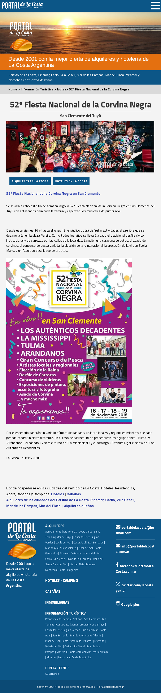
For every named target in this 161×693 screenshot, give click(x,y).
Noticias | (78, 619)
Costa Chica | (86, 531)
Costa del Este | (82, 537)
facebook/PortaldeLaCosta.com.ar (135, 568)
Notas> (63, 89)
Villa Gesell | (61, 559)
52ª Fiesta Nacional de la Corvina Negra (99, 89)
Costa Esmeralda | (72, 641)
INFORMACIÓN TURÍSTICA (65, 613)
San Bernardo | (96, 542)
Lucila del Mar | (64, 542)
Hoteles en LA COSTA (71, 181)
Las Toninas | (70, 531)
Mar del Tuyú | (65, 537)
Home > (14, 89)
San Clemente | (54, 531)
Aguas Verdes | (72, 630)
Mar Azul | (98, 559)
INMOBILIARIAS (57, 602)
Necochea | (64, 657)
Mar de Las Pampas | (80, 559)
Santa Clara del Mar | (57, 564)
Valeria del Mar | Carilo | (58, 646)
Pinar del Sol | (86, 548)
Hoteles (57, 494)
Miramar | (52, 657)
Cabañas (74, 494)
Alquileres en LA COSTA (30, 181)
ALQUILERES (54, 526)
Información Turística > (39, 89)
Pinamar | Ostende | (71, 553)
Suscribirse (52, 674)
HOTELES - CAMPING (61, 580)
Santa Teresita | (80, 624)
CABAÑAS (52, 591)
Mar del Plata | (77, 564)
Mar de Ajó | (52, 548)
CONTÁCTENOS (57, 668)
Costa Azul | (80, 542)
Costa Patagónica (68, 570)
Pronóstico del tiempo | (58, 619)
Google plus (130, 604)
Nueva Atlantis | (69, 548)
